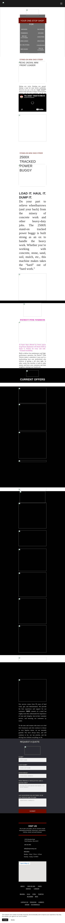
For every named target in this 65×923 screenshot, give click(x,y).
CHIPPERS (41, 53)
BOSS (36, 896)
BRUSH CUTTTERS (24, 36)
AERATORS (40, 37)
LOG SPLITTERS (24, 45)
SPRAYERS (40, 41)
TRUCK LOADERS (41, 49)
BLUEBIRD (30, 896)
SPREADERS (24, 41)
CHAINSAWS (41, 45)
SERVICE (28, 888)
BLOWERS (40, 29)
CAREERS (36, 888)
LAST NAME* (23, 765)
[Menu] (61, 3)
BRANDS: (22, 894)
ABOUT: (22, 886)
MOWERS (24, 29)
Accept (5, 919)
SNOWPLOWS (24, 53)
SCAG (28, 894)
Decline (13, 919)
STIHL (34, 894)
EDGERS (41, 33)
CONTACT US (24, 902)
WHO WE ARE (31, 886)
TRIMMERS (24, 33)
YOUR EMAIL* (23, 773)
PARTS (40, 886)
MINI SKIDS (24, 49)
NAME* (21, 757)
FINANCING (33, 902)
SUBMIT (32, 811)
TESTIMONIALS (35, 904)
